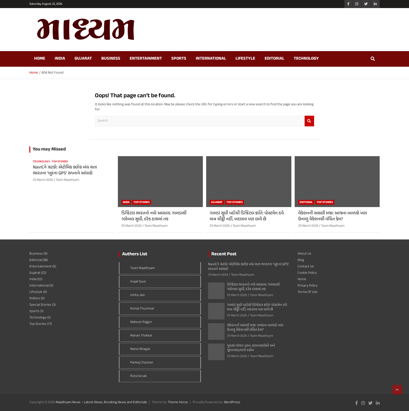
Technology (306, 58)
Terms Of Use (308, 292)
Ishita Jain (137, 295)
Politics (34, 298)
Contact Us (306, 266)
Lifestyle (245, 58)
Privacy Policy (307, 285)
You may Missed (49, 149)
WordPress (232, 402)
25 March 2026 (43, 179)
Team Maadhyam (67, 179)
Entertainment (146, 58)
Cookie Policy (307, 273)
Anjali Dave (138, 281)
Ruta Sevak (138, 376)
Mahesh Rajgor (141, 322)
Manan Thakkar (141, 335)
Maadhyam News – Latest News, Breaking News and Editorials (101, 402)
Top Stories (60, 162)
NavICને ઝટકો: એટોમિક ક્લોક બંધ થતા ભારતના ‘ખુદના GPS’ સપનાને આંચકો (65, 170)
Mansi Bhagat (140, 349)
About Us (304, 253)
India (60, 58)
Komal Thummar (142, 308)
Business (110, 58)
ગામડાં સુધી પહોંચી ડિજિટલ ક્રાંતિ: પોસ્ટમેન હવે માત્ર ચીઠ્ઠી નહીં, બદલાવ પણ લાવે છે (247, 216)
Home (39, 58)
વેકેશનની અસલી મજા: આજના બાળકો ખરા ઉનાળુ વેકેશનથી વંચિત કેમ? (332, 216)
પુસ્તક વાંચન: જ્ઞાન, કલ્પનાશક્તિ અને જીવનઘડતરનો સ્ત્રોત (251, 348)
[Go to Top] (397, 389)
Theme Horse (178, 402)
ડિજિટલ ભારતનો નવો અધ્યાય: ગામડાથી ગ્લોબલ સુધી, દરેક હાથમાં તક (154, 216)
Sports (178, 58)
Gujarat (83, 58)
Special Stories (40, 305)
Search (309, 121)
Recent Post (223, 254)
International (211, 58)
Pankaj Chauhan (141, 362)
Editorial (274, 58)
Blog (301, 260)
